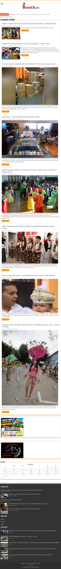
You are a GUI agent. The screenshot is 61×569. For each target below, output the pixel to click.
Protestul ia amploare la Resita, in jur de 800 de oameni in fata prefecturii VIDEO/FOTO (22, 490)
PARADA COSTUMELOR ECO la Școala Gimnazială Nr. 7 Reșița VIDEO (26, 44)
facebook (3, 519)
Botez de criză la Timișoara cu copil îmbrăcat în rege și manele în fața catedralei (28, 275)
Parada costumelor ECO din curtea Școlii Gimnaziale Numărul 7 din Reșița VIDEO (29, 23)
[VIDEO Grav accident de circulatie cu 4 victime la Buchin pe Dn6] (4, 511)
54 (9, 491)
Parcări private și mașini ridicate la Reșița (11, 499)
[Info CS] (30, 5)
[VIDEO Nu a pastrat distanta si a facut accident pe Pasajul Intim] (4, 495)
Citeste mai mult (25, 30)
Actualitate (20, 25)
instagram (3, 521)
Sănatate (11, 66)
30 (16, 510)
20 (31, 472)
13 (31, 471)
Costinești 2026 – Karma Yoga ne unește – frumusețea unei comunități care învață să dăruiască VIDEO (34, 542)
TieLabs (38, 563)
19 (22, 472)
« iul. (2, 477)
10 (5, 471)
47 (16, 495)
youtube (2, 524)
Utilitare (16, 328)
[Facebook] (30, 565)
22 (47, 472)
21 (39, 472)
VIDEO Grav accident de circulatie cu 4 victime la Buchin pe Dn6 (24, 508)
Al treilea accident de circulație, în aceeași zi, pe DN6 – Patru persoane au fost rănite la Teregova (32, 548)
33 (9, 501)
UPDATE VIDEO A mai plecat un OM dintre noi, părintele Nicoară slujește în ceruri (29, 503)
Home (2, 16)
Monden (11, 277)
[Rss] (29, 565)
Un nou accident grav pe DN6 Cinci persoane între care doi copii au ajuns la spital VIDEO (30, 554)
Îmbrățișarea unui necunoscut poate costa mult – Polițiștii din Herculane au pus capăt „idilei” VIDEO (29, 14)
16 (55, 471)
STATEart (28, 563)
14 (39, 471)
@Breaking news (14, 25)
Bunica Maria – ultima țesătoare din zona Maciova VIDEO (21, 117)
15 (47, 471)
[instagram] (31, 565)
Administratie (20, 45)
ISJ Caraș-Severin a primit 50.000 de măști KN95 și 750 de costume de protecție (28, 64)
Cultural (11, 230)
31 (16, 505)
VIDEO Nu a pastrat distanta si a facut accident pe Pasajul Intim (24, 494)
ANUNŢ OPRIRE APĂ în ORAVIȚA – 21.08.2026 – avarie (23, 536)
